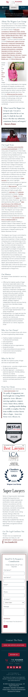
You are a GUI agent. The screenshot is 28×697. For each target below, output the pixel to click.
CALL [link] (24, 7)
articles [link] (21, 194)
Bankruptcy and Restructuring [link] (10, 45)
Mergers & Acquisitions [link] (8, 49)
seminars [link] (12, 192)
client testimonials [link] (9, 391)
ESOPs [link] (23, 31)
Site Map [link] (13, 687)
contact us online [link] (18, 540)
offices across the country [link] (14, 94)
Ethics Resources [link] (16, 59)
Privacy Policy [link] (6, 689)
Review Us (14, 654)
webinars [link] (21, 192)
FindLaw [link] (17, 691)
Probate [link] (9, 57)
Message (6, 606)
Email (6, 584)
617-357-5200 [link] (7, 540)
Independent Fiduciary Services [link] (11, 55)
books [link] (15, 196)
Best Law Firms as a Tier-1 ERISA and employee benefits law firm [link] (12, 204)
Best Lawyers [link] (13, 186)
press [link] (17, 198)
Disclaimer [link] (6, 687)
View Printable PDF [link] (10, 542)
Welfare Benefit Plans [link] (12, 35)
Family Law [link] (17, 57)
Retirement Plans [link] (14, 31)
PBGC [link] (21, 35)
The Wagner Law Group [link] (15, 684)
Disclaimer (7, 618)
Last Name (7, 577)
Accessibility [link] (20, 687)
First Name (7, 570)
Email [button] (15, 7)
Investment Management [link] (16, 43)
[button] (5, 7)
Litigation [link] (19, 53)
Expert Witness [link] (17, 47)
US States (7, 599)
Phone (6, 592)
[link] (14, 2)
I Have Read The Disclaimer (14, 621)
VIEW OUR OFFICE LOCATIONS (14, 645)
